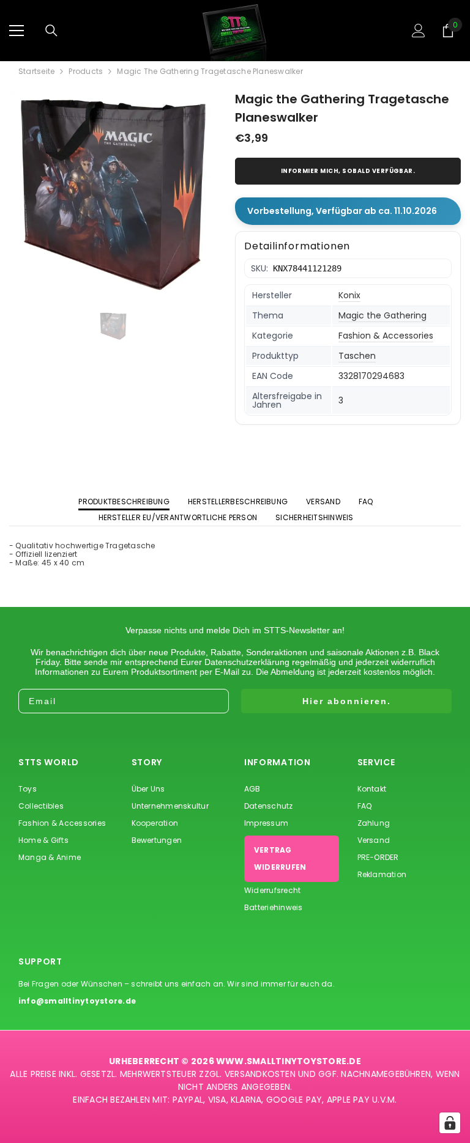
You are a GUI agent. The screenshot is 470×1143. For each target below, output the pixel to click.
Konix (349, 295)
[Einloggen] (418, 30)
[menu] (16, 30)
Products (86, 71)
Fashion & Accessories (385, 335)
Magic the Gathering (382, 315)
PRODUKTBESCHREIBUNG (124, 501)
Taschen (357, 356)
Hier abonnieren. (346, 701)
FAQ (366, 501)
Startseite (36, 71)
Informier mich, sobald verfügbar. (348, 171)
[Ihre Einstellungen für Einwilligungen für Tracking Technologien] (449, 1122)
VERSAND (323, 501)
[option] (113, 194)
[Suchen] (51, 30)
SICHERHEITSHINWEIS (314, 517)
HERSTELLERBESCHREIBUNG (238, 501)
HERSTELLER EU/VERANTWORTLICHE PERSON (178, 517)
